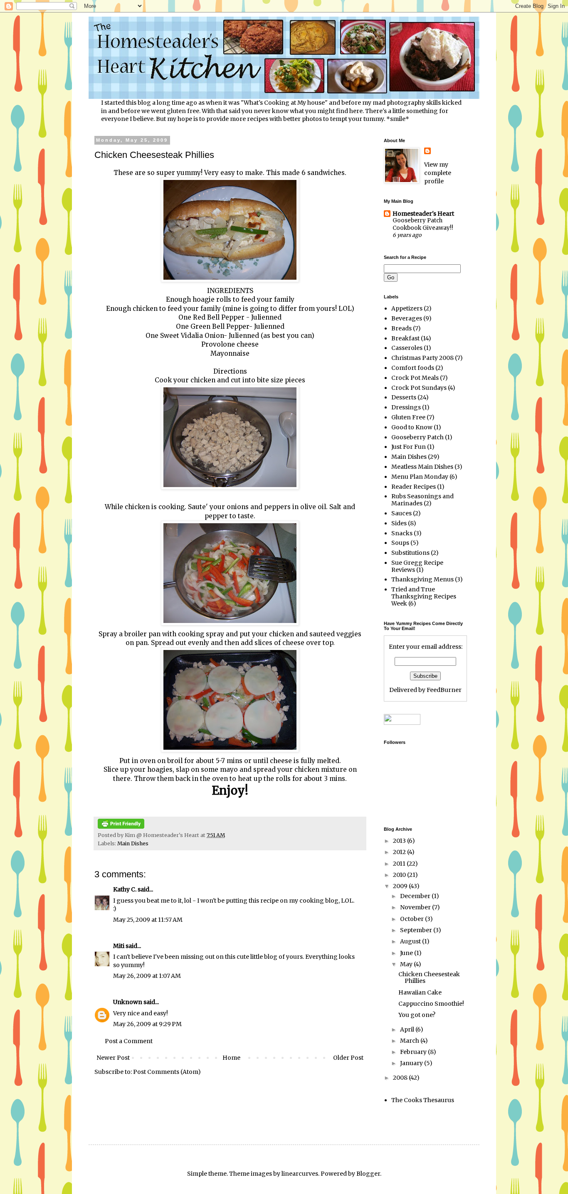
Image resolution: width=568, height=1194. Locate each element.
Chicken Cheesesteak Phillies (429, 977)
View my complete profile (437, 173)
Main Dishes (132, 843)
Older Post (348, 1057)
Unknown (127, 1002)
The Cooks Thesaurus (422, 1100)
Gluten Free (408, 417)
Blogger (368, 1173)
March (410, 1040)
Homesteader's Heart (423, 213)
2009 (401, 886)
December (416, 896)
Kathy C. (124, 889)
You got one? (416, 1015)
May (407, 964)
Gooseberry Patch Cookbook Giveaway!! (423, 224)
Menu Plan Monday (419, 476)
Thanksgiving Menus (422, 579)
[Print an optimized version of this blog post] (121, 827)
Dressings (406, 407)
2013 (400, 840)
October (412, 919)
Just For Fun (408, 447)
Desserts (403, 397)
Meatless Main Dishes (422, 466)
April (407, 1029)
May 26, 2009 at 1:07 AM (147, 976)
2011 (400, 863)
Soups (400, 543)
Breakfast (405, 338)
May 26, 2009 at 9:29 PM (147, 1024)
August (411, 941)
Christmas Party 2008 (422, 358)
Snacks (401, 533)
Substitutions (410, 552)
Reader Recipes (413, 486)
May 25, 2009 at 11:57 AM (148, 919)
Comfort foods (412, 368)
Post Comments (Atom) (167, 1072)
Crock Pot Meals (415, 378)
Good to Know (411, 427)
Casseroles (406, 348)
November (416, 907)
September (416, 930)
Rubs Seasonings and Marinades (422, 499)
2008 (401, 1077)
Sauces (401, 513)
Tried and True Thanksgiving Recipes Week (423, 596)
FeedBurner (444, 690)
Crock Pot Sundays (419, 387)
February (414, 1052)
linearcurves (300, 1173)
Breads (401, 328)
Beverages (406, 318)
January (412, 1063)
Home (231, 1057)
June (407, 953)
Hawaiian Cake (420, 992)
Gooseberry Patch (417, 437)
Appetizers (406, 308)
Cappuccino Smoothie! (431, 1003)
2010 (400, 875)
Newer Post (113, 1057)
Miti (118, 946)
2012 (400, 852)
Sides (399, 523)
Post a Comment (129, 1041)
